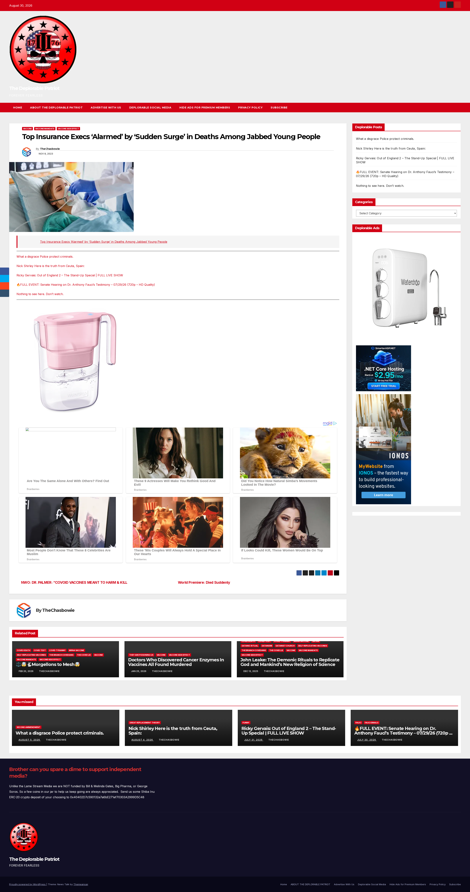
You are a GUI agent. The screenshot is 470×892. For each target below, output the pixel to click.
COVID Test (40, 650)
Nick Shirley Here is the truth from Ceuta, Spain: (50, 266)
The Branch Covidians (61, 655)
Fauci (358, 723)
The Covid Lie (84, 655)
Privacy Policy (250, 107)
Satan (315, 641)
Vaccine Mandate (44, 129)
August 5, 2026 (30, 739)
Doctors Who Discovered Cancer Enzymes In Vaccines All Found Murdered (176, 662)
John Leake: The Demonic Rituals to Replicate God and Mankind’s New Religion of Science (290, 662)
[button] (451, 107)
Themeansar (80, 884)
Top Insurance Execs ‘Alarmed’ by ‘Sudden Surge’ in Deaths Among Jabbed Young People (103, 242)
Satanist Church (285, 646)
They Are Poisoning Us (141, 655)
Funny (246, 723)
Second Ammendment (28, 727)
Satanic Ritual (250, 646)
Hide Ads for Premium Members (204, 107)
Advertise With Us (106, 107)
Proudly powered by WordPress (27, 884)
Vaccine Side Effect (68, 129)
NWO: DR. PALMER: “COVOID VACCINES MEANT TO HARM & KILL (74, 582)
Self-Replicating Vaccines (31, 655)
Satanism (267, 646)
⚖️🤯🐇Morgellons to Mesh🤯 (48, 664)
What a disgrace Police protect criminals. (45, 256)
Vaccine (27, 129)
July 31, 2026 (253, 739)
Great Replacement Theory (145, 723)
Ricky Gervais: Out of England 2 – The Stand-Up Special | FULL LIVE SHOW (70, 275)
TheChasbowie (50, 148)
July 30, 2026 (367, 739)
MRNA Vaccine (76, 650)
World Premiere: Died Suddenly (204, 582)
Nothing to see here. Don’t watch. (40, 294)
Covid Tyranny (57, 650)
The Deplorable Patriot (34, 88)
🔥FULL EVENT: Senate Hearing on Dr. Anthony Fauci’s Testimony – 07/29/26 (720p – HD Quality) (86, 284)
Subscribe (279, 107)
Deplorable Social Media (150, 107)
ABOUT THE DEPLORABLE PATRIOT (56, 107)
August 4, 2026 (142, 739)
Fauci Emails (371, 723)
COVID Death (23, 650)
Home (17, 107)
